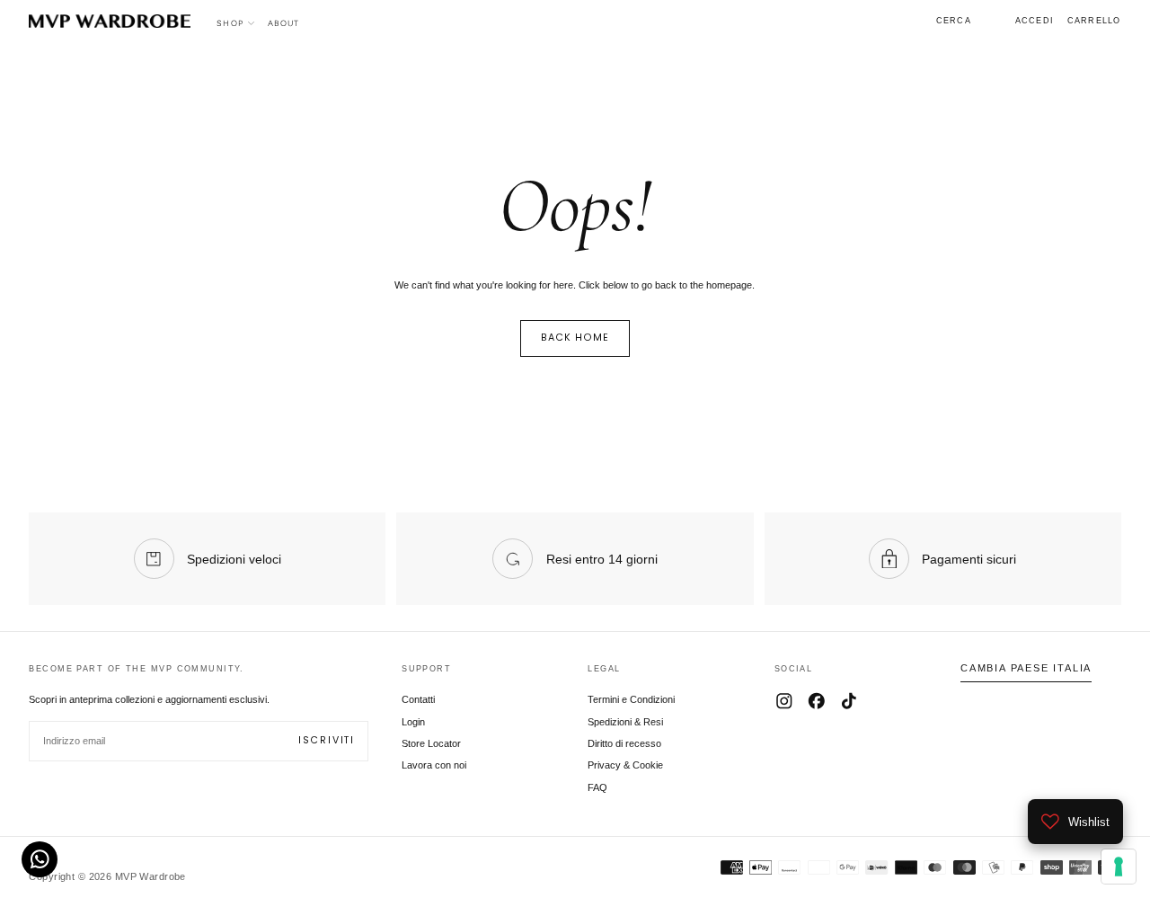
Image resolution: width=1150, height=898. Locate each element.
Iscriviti (326, 740)
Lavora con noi (434, 765)
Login (413, 721)
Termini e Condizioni (631, 699)
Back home (575, 337)
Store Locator (431, 743)
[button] (953, 21)
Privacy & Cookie (625, 765)
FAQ (597, 787)
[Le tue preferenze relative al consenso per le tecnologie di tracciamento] (1118, 866)
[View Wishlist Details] (993, 22)
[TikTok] (849, 701)
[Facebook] (817, 701)
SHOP (230, 23)
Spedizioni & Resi (625, 721)
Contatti (418, 699)
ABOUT (283, 23)
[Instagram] (784, 701)
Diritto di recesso (624, 743)
